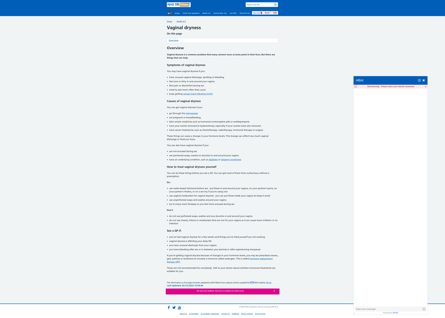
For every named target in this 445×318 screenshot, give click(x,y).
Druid (395, 313)
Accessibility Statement (210, 314)
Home (170, 21)
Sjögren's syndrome (231, 159)
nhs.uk (268, 282)
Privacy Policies (247, 314)
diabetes (213, 159)
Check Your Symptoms (191, 13)
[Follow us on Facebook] (169, 307)
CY (170, 13)
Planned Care (245, 13)
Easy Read (256, 13)
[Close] (276, 291)
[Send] (424, 309)
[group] (391, 198)
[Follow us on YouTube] (179, 307)
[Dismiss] (426, 86)
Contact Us (225, 314)
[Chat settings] (419, 80)
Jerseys (177, 13)
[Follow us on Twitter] (174, 307)
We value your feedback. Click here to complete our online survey (220, 291)
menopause (192, 113)
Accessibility (194, 314)
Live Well (233, 13)
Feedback (235, 314)
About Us (183, 314)
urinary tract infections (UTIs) (198, 94)
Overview (174, 40)
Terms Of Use (260, 314)
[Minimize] (423, 80)
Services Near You (220, 13)
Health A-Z (206, 13)
